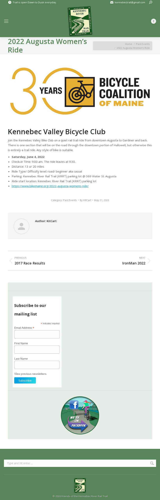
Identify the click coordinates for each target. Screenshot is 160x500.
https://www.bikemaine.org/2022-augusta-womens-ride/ (50, 186)
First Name (21, 343)
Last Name (21, 358)
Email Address (24, 328)
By (85, 200)
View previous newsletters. (30, 373)
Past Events (70, 200)
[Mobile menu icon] (6, 21)
